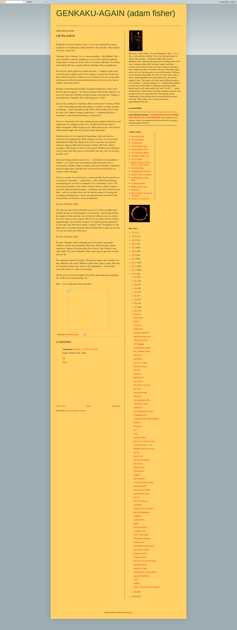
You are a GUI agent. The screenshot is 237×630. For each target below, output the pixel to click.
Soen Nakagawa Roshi (140, 152)
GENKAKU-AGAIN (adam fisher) (115, 13)
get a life (137, 388)
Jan (135, 591)
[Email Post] (84, 334)
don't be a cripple (140, 362)
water (136, 433)
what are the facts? (141, 340)
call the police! (139, 478)
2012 (134, 266)
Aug (136, 292)
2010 (134, 273)
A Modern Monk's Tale (140, 156)
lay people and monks (142, 347)
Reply (65, 362)
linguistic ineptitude (141, 332)
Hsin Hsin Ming (137, 168)
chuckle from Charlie (142, 489)
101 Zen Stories (137, 139)
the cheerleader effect (142, 400)
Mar (136, 310)
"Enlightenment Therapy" (141, 171)
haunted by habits (140, 568)
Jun (135, 299)
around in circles (140, 553)
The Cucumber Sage (139, 146)
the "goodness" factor (142, 351)
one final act (138, 381)
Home (88, 406)
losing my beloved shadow (144, 508)
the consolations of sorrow (144, 411)
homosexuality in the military (145, 572)
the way (137, 452)
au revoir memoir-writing (143, 482)
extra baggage (139, 343)
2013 (134, 262)
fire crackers (138, 463)
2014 (134, 258)
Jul (135, 295)
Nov (136, 280)
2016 (134, 251)
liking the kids (139, 467)
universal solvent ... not (143, 444)
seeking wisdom (140, 437)
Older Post (116, 406)
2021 (134, 232)
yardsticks (137, 516)
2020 (134, 236)
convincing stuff (140, 486)
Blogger (129, 612)
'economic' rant (139, 531)
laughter (137, 474)
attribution (138, 504)
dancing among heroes (142, 336)
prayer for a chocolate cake (144, 441)
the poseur (138, 426)
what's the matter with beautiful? (146, 418)
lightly (136, 523)
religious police (88, 44)
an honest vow (139, 542)
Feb (136, 314)
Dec (136, 277)
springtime (138, 396)
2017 (134, 247)
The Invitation (136, 159)
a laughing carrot (140, 415)
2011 (134, 270)
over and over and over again (145, 560)
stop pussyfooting (140, 392)
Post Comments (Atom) (76, 410)
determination (139, 471)
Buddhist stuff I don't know (144, 448)
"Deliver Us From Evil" (140, 198)
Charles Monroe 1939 (139, 149)
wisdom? (137, 422)
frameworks (138, 329)
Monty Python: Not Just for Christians (142, 194)
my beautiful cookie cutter (144, 545)
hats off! (137, 370)
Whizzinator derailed (142, 538)
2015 (134, 255)
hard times (138, 355)
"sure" (136, 579)
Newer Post (61, 406)
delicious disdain (140, 527)
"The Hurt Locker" (141, 403)
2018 (134, 243)
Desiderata (135, 189)
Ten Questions (136, 143)
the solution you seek (142, 385)
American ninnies (140, 366)
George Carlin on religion (141, 174)
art (135, 430)
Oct (135, 284)
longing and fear (140, 557)
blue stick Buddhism (141, 512)
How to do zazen (137, 136)
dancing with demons (142, 459)
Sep (136, 288)
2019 (134, 240)
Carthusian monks (138, 183)
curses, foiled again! (141, 534)
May (136, 303)
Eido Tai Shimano (141, 501)
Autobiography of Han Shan (140, 178)
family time (138, 317)
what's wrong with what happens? (147, 587)
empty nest (138, 407)
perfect (136, 321)
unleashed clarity (140, 564)
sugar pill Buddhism (141, 575)
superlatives (138, 358)
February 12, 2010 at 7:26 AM (85, 349)
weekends (137, 325)
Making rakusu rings (139, 186)
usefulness (137, 373)
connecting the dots (141, 493)
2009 (134, 596)
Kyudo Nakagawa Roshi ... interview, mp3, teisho (141, 163)
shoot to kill (138, 456)
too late (136, 497)
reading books (139, 519)
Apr (136, 307)
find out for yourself (141, 549)
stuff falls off (138, 377)
